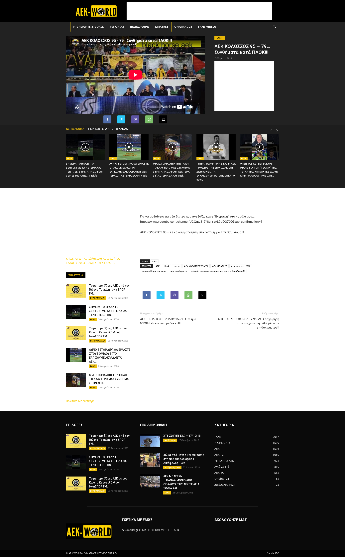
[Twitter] (121, 119)
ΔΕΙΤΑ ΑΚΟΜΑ (75, 128)
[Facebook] (107, 119)
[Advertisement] (199, 11)
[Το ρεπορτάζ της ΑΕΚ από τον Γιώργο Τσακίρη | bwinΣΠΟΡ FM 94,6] (76, 291)
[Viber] (135, 119)
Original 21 (183, 27)
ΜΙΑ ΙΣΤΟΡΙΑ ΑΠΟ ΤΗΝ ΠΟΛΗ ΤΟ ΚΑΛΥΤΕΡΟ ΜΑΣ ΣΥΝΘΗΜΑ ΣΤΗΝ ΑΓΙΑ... (109, 379)
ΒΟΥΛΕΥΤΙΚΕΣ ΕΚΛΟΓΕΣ (101, 263)
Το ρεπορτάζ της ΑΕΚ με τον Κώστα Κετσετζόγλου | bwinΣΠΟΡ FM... (108, 332)
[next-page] (277, 130)
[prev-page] (271, 130)
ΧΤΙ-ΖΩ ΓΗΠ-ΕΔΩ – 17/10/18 (181, 435)
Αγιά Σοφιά (170, 440)
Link (154, 261)
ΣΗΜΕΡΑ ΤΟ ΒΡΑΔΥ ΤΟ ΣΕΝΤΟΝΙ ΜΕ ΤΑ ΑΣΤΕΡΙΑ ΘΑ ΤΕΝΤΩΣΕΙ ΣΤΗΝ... (108, 311)
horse (177, 266)
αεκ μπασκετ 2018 (240, 266)
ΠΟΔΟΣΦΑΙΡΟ (139, 27)
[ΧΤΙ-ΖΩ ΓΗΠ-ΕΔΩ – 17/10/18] (150, 441)
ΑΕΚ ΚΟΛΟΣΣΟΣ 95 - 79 (196, 266)
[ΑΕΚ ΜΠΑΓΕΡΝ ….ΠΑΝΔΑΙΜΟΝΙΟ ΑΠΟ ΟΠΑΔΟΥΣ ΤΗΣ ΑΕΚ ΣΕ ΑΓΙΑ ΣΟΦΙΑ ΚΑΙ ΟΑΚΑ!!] (150, 481)
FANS (219, 38)
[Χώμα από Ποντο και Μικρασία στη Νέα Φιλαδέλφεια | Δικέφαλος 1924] (150, 460)
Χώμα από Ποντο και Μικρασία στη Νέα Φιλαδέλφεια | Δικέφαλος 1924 (183, 459)
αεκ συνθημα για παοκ (154, 270)
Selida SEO (273, 553)
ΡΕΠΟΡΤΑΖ (117, 27)
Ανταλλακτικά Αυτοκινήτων (102, 258)
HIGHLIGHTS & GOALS (88, 27)
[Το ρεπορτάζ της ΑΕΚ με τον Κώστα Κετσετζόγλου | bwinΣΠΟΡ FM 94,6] (76, 333)
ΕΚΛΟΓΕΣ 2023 (75, 263)
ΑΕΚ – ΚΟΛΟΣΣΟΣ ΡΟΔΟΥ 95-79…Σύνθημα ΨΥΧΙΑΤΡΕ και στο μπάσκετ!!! (168, 321)
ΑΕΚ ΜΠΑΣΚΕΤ (219, 266)
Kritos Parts (73, 258)
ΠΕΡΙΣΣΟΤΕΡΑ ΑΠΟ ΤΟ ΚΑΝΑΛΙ (108, 128)
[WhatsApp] (149, 119)
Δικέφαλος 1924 (172, 467)
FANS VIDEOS (207, 27)
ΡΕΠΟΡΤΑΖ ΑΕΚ (97, 298)
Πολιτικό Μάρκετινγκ (80, 401)
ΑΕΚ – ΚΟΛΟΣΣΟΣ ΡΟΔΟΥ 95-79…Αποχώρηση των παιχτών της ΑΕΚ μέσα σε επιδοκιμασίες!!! (248, 323)
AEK (158, 266)
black (166, 266)
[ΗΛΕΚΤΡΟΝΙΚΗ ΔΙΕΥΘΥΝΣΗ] (163, 119)
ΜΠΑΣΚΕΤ (161, 27)
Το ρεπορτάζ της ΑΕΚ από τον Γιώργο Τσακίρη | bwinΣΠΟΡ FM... (109, 289)
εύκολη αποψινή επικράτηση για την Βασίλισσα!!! (218, 270)
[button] (274, 27)
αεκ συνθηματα (179, 270)
